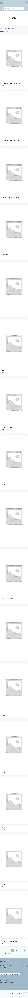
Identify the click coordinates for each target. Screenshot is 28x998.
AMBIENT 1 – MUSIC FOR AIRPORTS (12, 941)
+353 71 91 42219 (6, 980)
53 (9, 953)
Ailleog (4, 542)
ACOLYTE (4, 312)
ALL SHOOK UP (6, 770)
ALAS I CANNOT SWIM (8, 599)
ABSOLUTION (5, 255)
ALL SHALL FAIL (6, 713)
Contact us (3, 985)
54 (13, 953)
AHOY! (3, 485)
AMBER (4, 884)
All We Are (4, 827)
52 (5, 953)
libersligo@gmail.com (7, 982)
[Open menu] (26, 3)
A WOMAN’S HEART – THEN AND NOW (12, 83)
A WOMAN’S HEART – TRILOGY (10, 141)
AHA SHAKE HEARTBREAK (9, 427)
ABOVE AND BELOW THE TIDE (10, 198)
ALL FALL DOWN (6, 656)
